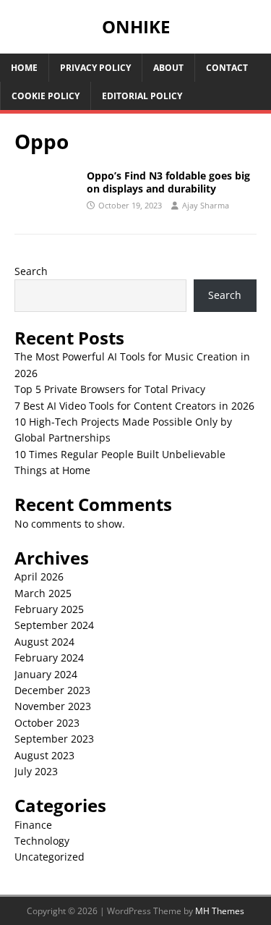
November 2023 (52, 706)
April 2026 (39, 576)
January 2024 (45, 674)
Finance (33, 825)
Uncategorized (49, 856)
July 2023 (36, 771)
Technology (41, 841)
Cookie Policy (45, 96)
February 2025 (49, 609)
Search (31, 271)
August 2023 (44, 755)
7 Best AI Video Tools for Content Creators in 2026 (134, 406)
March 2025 (43, 593)
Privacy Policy (95, 68)
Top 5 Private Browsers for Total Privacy (109, 389)
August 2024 (44, 642)
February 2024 (49, 657)
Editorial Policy (142, 96)
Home (24, 68)
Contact (227, 68)
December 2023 (52, 690)
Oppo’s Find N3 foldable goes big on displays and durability (168, 182)
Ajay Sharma (205, 205)
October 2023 (46, 723)
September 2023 (54, 739)
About (168, 68)
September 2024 (54, 625)
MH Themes (219, 911)
